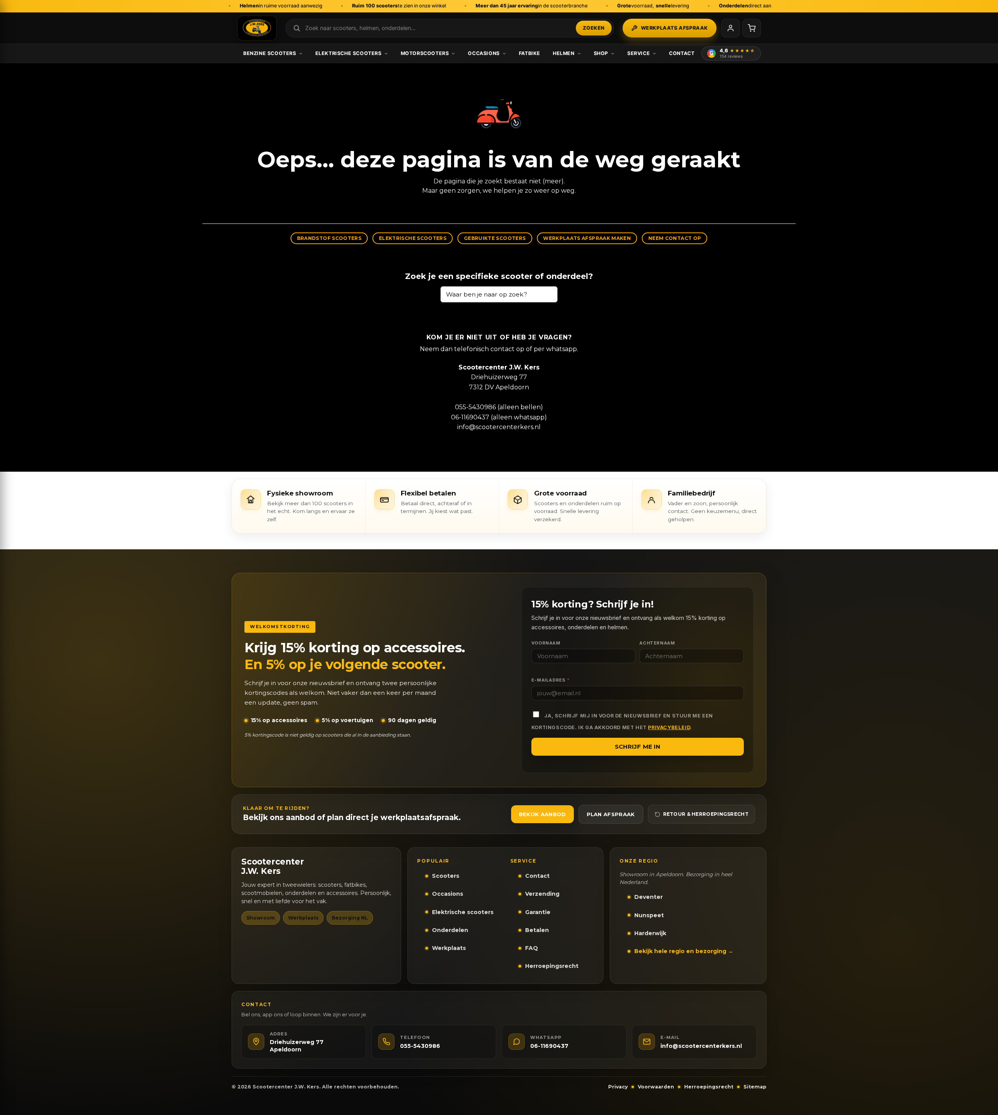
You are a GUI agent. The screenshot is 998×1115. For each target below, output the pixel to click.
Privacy (618, 1087)
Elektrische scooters (348, 53)
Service (638, 53)
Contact (681, 53)
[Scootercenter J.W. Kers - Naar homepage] (257, 28)
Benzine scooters (269, 53)
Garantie (537, 912)
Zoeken (594, 28)
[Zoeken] (548, 294)
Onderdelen (450, 930)
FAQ (531, 948)
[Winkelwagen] (751, 28)
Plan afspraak (611, 814)
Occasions (483, 53)
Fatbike (529, 53)
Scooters (445, 875)
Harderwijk (650, 933)
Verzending (542, 893)
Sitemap (754, 1087)
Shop (601, 53)
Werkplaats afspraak (674, 28)
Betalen (537, 930)
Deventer (648, 896)
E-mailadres (550, 680)
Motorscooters (425, 53)
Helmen (564, 53)
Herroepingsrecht (552, 965)
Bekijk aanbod (542, 814)
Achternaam (657, 643)
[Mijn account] (730, 28)
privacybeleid (669, 727)
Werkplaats (449, 948)
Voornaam (546, 643)
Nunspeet (649, 915)
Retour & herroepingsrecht (706, 814)
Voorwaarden (656, 1087)
